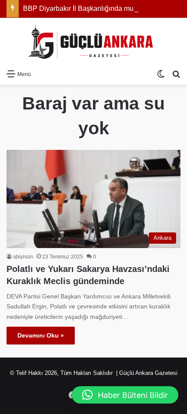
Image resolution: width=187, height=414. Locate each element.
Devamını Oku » (40, 335)
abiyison (23, 257)
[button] (125, 395)
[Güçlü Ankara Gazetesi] (93, 41)
